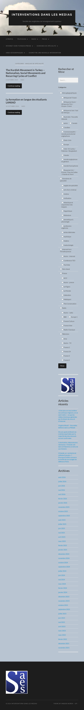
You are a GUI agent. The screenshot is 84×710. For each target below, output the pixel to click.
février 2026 (62, 499)
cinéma (66, 194)
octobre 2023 (63, 605)
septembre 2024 (64, 567)
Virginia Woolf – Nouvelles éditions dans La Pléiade (67, 426)
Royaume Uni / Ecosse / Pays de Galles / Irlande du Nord (69, 172)
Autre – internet (69, 256)
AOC (65, 278)
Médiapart (67, 299)
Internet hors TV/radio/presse (18, 46)
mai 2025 (61, 533)
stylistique (67, 237)
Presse (44, 39)
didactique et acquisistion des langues (67, 205)
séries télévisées (69, 232)
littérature (67, 215)
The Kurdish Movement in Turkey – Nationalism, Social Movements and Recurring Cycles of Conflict (25, 73)
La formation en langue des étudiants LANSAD (26, 101)
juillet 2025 (62, 524)
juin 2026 (61, 486)
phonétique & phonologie (67, 221)
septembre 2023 (64, 609)
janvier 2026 (62, 503)
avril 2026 (61, 494)
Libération (67, 295)
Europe (66, 144)
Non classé (66, 269)
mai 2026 (61, 490)
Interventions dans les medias (42, 14)
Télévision (21, 39)
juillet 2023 (62, 614)
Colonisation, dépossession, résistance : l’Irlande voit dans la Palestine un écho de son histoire (68, 445)
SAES (22, 80)
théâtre (66, 241)
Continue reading (14, 86)
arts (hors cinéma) (69, 190)
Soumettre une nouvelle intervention (45, 53)
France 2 (66, 347)
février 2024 (62, 588)
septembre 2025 (64, 516)
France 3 (66, 356)
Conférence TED (69, 260)
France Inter (67, 325)
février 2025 (62, 545)
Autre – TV (67, 343)
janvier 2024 (62, 592)
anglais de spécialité (70, 185)
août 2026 (62, 477)
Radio (34, 39)
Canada (74, 123)
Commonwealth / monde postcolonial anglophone (68, 134)
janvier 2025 (62, 550)
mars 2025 (62, 541)
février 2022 (62, 639)
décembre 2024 (63, 554)
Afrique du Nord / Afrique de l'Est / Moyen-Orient (68, 104)
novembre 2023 (63, 601)
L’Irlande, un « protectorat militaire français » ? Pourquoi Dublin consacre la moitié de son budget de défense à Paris (67, 457)
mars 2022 (62, 635)
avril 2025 (61, 537)
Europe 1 (74, 317)
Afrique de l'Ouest (70, 98)
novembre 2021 (63, 648)
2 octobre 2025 (12, 80)
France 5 (66, 360)
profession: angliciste (66, 227)
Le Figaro (66, 287)
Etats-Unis (67, 140)
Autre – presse (68, 282)
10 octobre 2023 (12, 106)
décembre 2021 (63, 643)
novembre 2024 (63, 558)
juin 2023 (61, 618)
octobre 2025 (63, 511)
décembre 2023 (63, 597)
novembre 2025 (63, 507)
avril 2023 (61, 626)
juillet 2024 (62, 571)
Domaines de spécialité (46, 46)
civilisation (67, 198)
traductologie (68, 245)
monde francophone (70, 166)
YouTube (66, 265)
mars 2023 (62, 631)
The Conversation (69, 304)
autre (65, 123)
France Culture (68, 321)
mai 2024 (61, 579)
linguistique (67, 211)
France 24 (67, 351)
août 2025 (62, 520)
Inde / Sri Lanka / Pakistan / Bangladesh (69, 150)
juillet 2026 (62, 481)
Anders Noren (67, 703)
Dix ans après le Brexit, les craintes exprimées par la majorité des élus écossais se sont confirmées (67, 435)
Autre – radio (68, 313)
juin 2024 (61, 575)
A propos (9, 39)
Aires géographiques (14, 53)
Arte (65, 339)
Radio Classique (69, 330)
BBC (65, 317)
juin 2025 (61, 528)
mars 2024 (62, 584)
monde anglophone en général (69, 160)
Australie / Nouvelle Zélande (69, 118)
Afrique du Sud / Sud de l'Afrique (69, 111)
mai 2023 (61, 622)
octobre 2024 (63, 562)
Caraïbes (66, 127)
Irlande (66, 155)
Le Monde (67, 291)
